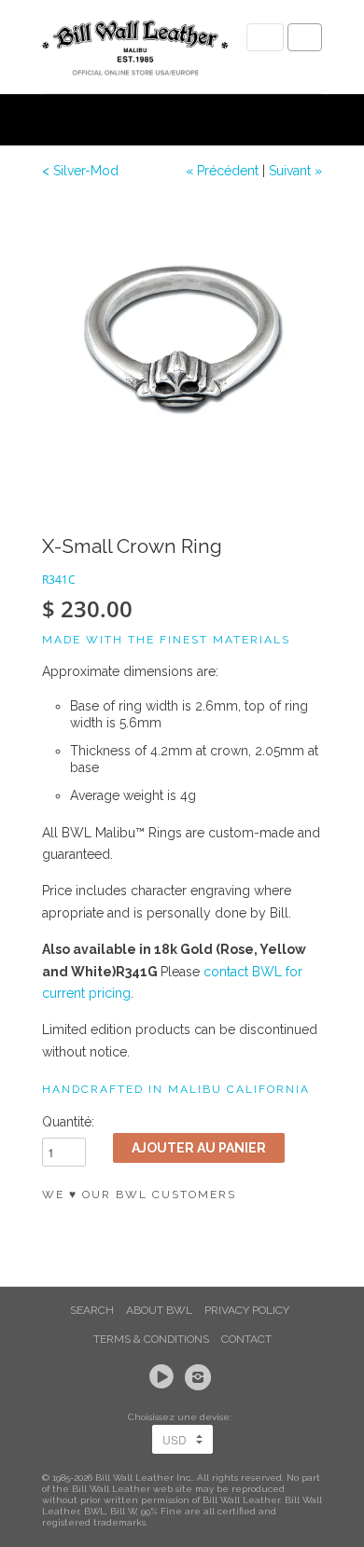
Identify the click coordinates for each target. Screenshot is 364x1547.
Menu (265, 37)
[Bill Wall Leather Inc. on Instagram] (200, 1377)
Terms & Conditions (151, 1339)
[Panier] (304, 37)
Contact (246, 1339)
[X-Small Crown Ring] (182, 340)
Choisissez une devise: (182, 1417)
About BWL (159, 1310)
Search (92, 1310)
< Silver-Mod (80, 170)
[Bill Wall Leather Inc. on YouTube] (164, 1377)
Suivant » (295, 170)
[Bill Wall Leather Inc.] (135, 51)
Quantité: (68, 1121)
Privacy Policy (246, 1310)
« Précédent (222, 170)
